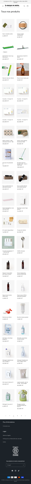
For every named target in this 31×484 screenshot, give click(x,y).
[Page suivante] (25, 415)
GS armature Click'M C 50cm (22, 56)
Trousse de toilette (21, 230)
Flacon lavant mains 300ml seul (7, 296)
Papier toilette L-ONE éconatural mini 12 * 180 (8, 141)
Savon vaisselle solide (8, 34)
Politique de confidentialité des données (12, 438)
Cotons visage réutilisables (20, 34)
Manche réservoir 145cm (8, 78)
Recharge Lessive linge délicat (22, 208)
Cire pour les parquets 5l (8, 163)
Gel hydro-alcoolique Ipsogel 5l (7, 338)
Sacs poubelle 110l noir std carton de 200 (8, 186)
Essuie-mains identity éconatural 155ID (22, 141)
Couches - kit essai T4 (22, 99)
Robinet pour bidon (7, 317)
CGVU (4, 442)
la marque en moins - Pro (10, 480)
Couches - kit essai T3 (8, 119)
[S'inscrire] (23, 465)
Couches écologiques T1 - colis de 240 (8, 251)
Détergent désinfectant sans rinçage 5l (8, 361)
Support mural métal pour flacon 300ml (7, 273)
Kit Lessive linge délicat (8, 230)
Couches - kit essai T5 (8, 99)
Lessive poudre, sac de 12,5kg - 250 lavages (22, 383)
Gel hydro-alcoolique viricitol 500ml (22, 338)
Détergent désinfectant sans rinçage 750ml (22, 361)
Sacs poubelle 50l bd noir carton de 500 (22, 186)
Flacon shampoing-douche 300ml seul (21, 273)
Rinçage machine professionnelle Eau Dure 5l (21, 405)
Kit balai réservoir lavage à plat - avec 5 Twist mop (22, 164)
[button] (2, 6)
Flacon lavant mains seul (22, 78)
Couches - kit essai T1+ (22, 119)
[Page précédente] (5, 415)
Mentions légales (7, 435)
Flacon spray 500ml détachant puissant (21, 296)
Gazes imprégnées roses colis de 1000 (8, 208)
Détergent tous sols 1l (7, 404)
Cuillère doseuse (21, 251)
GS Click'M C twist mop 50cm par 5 (8, 56)
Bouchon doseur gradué (22, 317)
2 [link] (13, 416)
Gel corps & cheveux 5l (8, 382)
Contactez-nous (6, 426)
